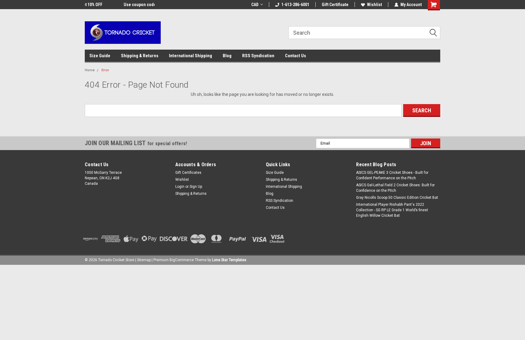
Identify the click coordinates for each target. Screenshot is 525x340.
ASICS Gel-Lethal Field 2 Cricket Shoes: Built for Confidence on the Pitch (395, 188)
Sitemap (144, 260)
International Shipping (190, 55)
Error (105, 70)
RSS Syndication (258, 55)
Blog (227, 55)
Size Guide (99, 55)
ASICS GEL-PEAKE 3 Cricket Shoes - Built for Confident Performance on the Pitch (392, 175)
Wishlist (374, 4)
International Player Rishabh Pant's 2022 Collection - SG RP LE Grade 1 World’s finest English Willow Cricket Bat (392, 210)
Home (90, 70)
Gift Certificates (188, 172)
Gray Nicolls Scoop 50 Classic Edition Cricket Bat (397, 197)
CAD (255, 4)
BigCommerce (182, 260)
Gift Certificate (335, 4)
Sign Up (196, 186)
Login (179, 186)
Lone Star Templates (229, 260)
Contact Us (295, 55)
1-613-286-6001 (295, 4)
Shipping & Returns (139, 55)
